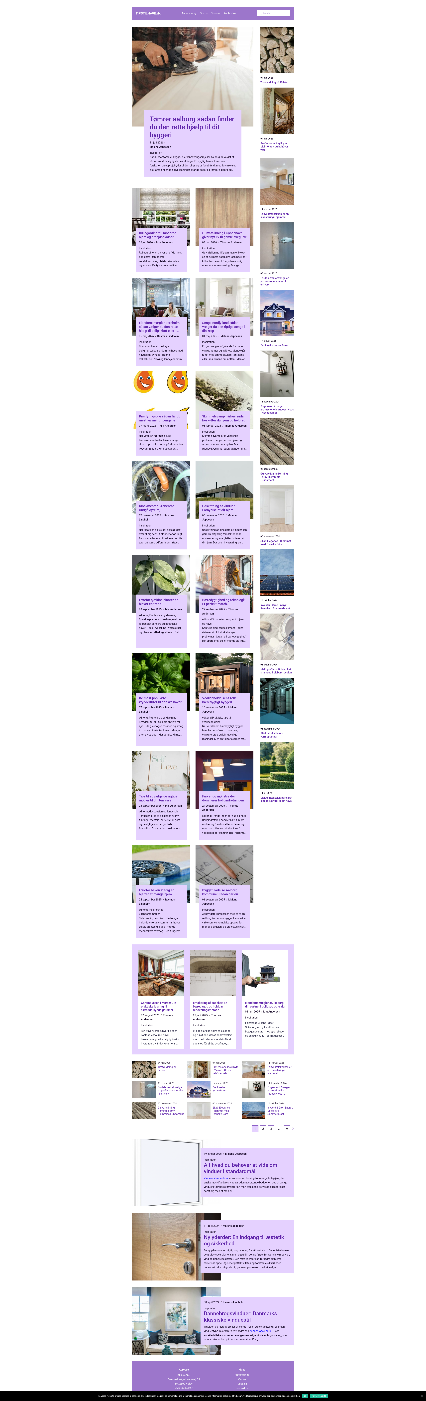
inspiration (156, 152)
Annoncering (189, 13)
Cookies (215, 13)
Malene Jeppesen (160, 146)
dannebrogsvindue (260, 1331)
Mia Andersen (164, 242)
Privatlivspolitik (319, 1396)
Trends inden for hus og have (229, 815)
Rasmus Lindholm (168, 336)
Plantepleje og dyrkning (162, 615)
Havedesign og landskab (163, 811)
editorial (143, 615)
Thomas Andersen (231, 242)
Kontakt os (229, 13)
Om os (204, 13)
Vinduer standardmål (216, 1178)
